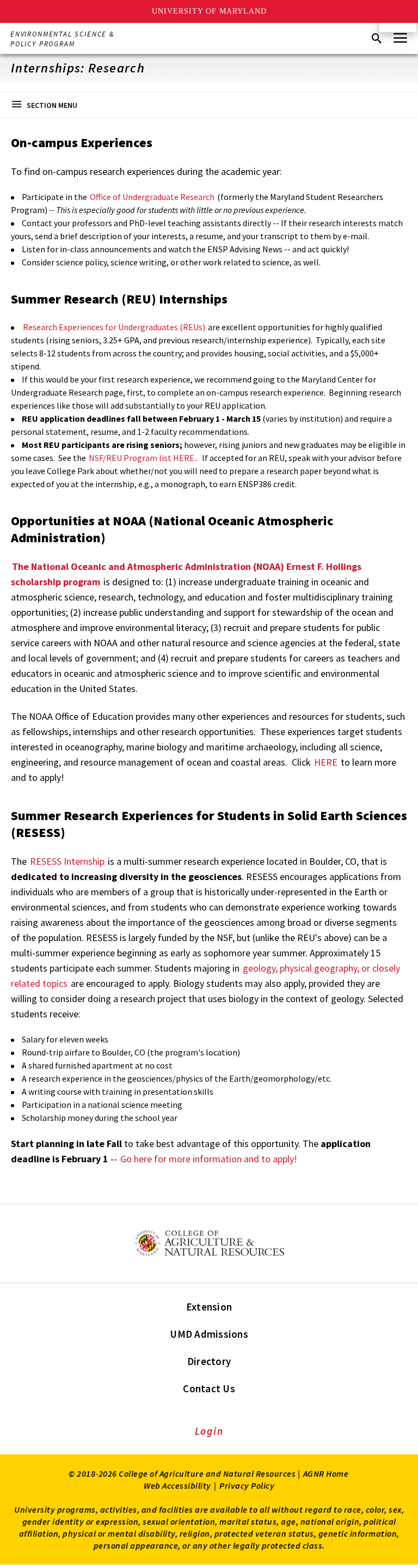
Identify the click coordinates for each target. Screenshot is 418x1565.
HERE (327, 762)
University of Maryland (209, 11)
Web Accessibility (177, 1485)
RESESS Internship (67, 861)
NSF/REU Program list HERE (141, 457)
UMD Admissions (209, 1333)
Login (209, 1430)
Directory (209, 1361)
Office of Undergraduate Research (151, 196)
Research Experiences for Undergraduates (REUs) (114, 327)
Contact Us (209, 1388)
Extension (209, 1306)
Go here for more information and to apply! (208, 1158)
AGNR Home (326, 1473)
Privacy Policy (246, 1485)
